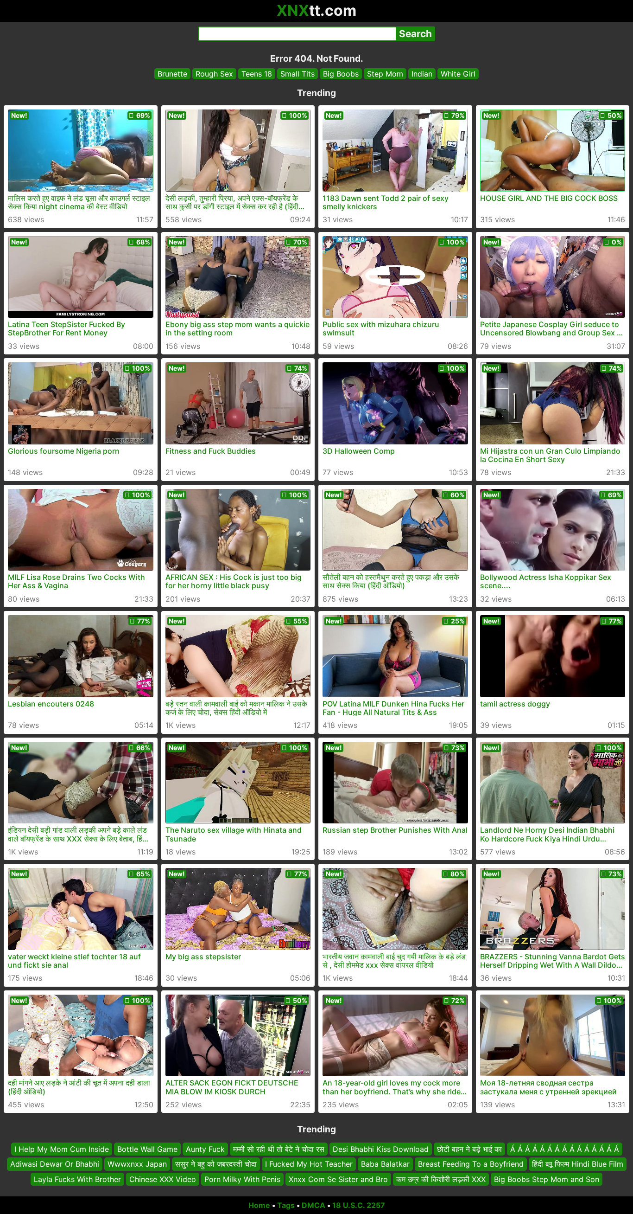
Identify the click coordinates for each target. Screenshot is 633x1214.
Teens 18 (256, 73)
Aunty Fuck (205, 1149)
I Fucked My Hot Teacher (309, 1164)
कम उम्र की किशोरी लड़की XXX (441, 1179)
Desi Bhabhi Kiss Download (381, 1149)
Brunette (172, 73)
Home (259, 1205)
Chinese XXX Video (162, 1179)
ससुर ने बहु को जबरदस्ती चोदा (216, 1164)
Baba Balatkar (385, 1164)
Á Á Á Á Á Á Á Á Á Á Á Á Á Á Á (564, 1149)
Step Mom (385, 73)
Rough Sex (214, 73)
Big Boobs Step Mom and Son (546, 1179)
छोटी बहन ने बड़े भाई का (469, 1149)
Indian (421, 73)
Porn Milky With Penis (242, 1179)
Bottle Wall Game (147, 1149)
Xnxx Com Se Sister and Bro (338, 1179)
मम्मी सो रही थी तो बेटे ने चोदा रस (278, 1149)
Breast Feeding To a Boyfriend (471, 1164)
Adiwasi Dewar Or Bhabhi (54, 1164)
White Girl (458, 73)
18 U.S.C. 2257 (358, 1205)
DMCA (313, 1205)
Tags (286, 1205)
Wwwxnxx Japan (137, 1164)
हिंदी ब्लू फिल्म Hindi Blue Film (577, 1164)
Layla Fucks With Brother (77, 1179)
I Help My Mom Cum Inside (61, 1149)
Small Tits (297, 73)
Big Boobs (341, 73)
